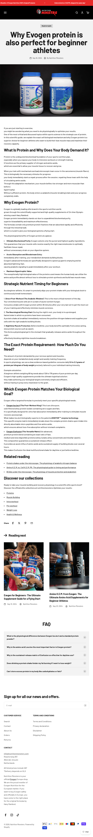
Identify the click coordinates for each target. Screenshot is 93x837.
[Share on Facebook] (12, 523)
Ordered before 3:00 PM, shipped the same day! (64, 3)
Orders (7, 735)
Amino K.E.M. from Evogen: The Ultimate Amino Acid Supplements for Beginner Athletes (68, 597)
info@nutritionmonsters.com (16, 753)
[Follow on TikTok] (17, 815)
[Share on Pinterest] (25, 523)
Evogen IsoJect (13, 405)
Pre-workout (12, 506)
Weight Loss (12, 510)
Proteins (10, 493)
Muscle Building (13, 497)
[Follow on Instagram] (11, 815)
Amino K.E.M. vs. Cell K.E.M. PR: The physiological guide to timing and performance (41, 467)
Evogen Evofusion (14, 431)
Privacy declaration (41, 726)
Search (7, 721)
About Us (8, 730)
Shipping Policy (39, 735)
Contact (7, 726)
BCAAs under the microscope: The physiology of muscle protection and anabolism (41, 472)
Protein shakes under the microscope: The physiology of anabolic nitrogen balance (42, 463)
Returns (7, 740)
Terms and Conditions (42, 721)
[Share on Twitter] (19, 523)
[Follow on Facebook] (5, 815)
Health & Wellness (14, 514)
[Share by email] (31, 523)
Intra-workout (12, 501)
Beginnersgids (46, 26)
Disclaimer (37, 730)
